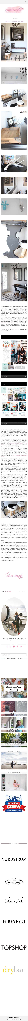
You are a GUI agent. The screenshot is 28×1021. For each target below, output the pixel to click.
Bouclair (23, 461)
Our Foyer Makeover (14, 21)
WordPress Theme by (14, 1019)
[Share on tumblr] (10, 591)
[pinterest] (17, 646)
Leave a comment (22, 591)
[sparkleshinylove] (14, 7)
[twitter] (7, 646)
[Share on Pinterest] (9, 591)
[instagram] (10, 646)
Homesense (7, 466)
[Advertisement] (14, 829)
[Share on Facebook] (5, 591)
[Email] (21, 646)
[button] (26, 1)
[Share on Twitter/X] (7, 591)
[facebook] (14, 646)
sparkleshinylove (15, 1017)
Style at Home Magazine (7, 322)
